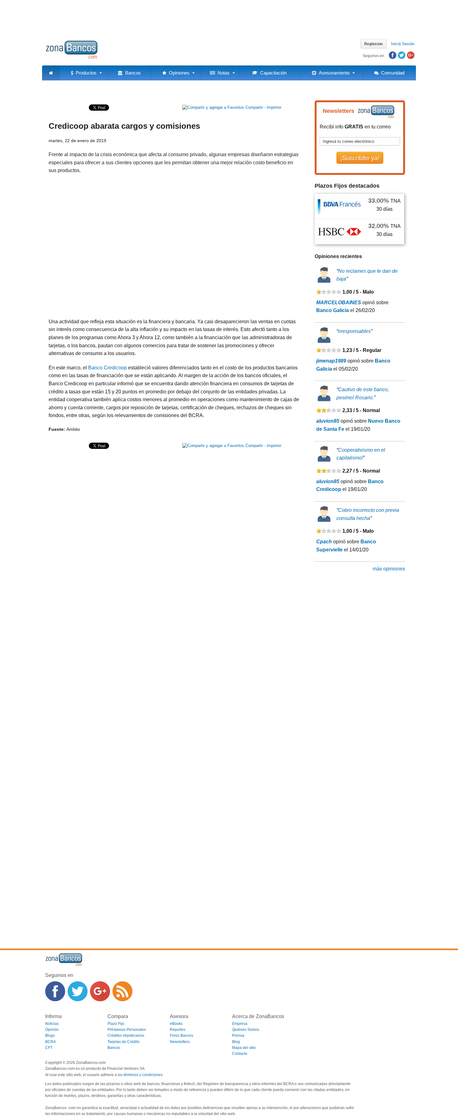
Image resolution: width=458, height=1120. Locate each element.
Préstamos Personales (126, 1029)
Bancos (132, 72)
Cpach (324, 541)
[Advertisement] (229, 17)
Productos (85, 72)
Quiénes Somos (245, 1029)
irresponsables (354, 331)
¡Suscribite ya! (359, 157)
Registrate (373, 43)
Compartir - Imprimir (262, 107)
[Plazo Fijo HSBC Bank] (339, 231)
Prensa (238, 1035)
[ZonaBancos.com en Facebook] (55, 991)
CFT (48, 1047)
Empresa (239, 1023)
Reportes (177, 1029)
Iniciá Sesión (402, 43)
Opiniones (177, 72)
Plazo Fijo (115, 1023)
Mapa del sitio (244, 1047)
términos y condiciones (143, 1075)
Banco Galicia (332, 310)
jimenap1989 (331, 360)
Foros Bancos (181, 1035)
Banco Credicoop (107, 367)
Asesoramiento (333, 72)
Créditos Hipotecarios (125, 1035)
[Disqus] (174, 691)
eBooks (176, 1023)
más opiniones (389, 568)
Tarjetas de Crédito (123, 1042)
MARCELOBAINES (338, 302)
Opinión (52, 1029)
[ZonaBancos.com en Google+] (100, 991)
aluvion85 (327, 421)
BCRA (50, 1042)
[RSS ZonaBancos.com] (122, 991)
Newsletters (180, 1042)
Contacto (239, 1053)
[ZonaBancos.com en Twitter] (78, 991)
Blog (236, 1042)
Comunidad (391, 72)
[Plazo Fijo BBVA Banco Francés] (339, 206)
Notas (222, 72)
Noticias (52, 1023)
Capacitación (272, 72)
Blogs (50, 1035)
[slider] (328, 291)
